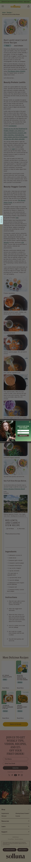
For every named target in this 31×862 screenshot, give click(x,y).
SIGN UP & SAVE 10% (23, 435)
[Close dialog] (29, 421)
